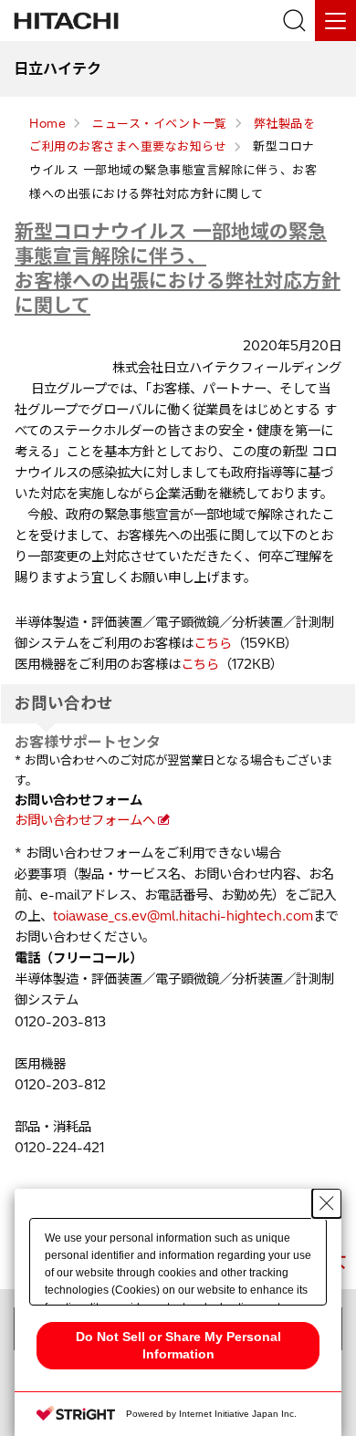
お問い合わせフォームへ (85, 820)
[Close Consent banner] (326, 1203)
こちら (213, 643)
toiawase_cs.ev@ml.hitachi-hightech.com (183, 916)
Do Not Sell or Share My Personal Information (178, 1345)
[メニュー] (335, 20)
